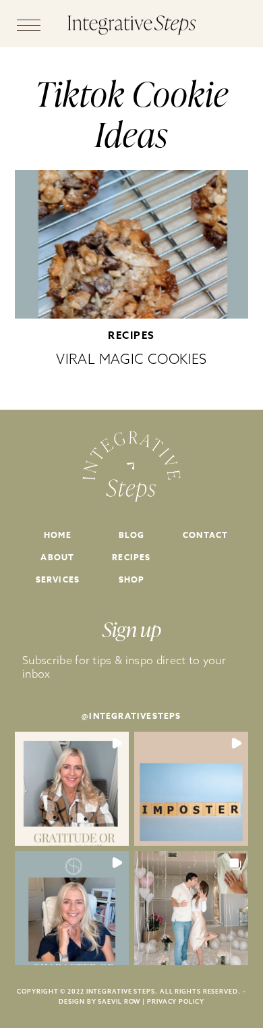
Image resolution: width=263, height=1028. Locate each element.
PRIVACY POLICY (175, 1001)
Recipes (131, 335)
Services (58, 579)
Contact (205, 535)
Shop (132, 579)
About (57, 557)
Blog (132, 535)
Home (57, 535)
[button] (72, 789)
